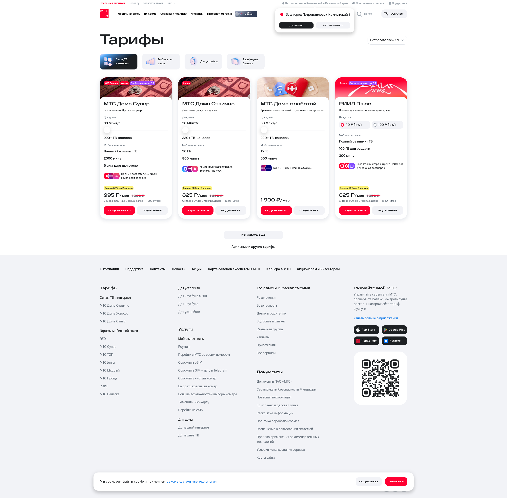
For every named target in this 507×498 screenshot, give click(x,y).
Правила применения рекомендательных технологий (288, 439)
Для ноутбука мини (192, 296)
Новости (178, 269)
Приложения (266, 345)
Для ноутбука (188, 304)
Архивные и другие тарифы (253, 246)
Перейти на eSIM (191, 410)
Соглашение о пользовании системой (285, 429)
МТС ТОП (106, 354)
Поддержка (134, 269)
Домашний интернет (193, 427)
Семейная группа (270, 329)
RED (103, 338)
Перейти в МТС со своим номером (204, 354)
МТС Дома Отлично (114, 305)
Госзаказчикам (153, 3)
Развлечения (266, 297)
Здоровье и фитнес (271, 321)
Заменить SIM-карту (193, 402)
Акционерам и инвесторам (318, 269)
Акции (197, 269)
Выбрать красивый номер (197, 386)
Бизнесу (134, 3)
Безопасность (267, 305)
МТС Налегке (109, 394)
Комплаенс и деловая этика (277, 405)
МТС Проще (108, 378)
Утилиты (263, 337)
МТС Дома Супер (113, 321)
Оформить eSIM (190, 362)
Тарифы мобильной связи (119, 331)
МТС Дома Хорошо (114, 313)
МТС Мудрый (110, 370)
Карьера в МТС (278, 269)
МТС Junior (107, 362)
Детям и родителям (271, 313)
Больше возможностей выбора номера (207, 394)
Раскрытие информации (275, 413)
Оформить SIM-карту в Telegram (202, 370)
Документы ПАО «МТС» (274, 381)
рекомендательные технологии (192, 481)
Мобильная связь (191, 338)
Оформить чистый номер (197, 378)
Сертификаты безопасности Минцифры (286, 389)
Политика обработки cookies (278, 421)
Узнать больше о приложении (376, 318)
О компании (109, 269)
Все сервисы (266, 353)
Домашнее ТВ (188, 435)
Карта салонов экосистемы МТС (234, 269)
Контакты (158, 269)
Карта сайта (266, 457)
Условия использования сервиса (281, 449)
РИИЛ (104, 386)
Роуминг (184, 346)
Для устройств (189, 288)
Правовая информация (274, 397)
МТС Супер (108, 346)
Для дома (185, 419)
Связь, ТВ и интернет (115, 297)
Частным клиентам (112, 3)
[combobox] (387, 40)
